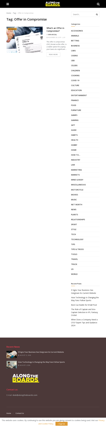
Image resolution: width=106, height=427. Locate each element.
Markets (75, 175)
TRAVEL (74, 259)
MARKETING (76, 170)
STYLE (73, 229)
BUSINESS (12, 29)
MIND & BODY (77, 179)
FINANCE (75, 100)
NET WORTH (76, 204)
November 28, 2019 (54, 37)
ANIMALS (75, 35)
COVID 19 (75, 80)
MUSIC (74, 199)
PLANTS (74, 214)
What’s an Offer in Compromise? (55, 29)
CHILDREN (75, 70)
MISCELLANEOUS (78, 184)
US (72, 269)
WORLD (74, 274)
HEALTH (74, 140)
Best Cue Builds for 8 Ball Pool (84, 305)
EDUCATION (76, 90)
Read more (53, 54)
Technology (77, 239)
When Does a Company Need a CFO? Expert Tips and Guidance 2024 (84, 322)
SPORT (74, 224)
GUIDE (74, 130)
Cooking (75, 75)
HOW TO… (75, 155)
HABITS (74, 135)
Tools (74, 254)
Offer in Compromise (25, 13)
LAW (73, 165)
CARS (73, 50)
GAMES (74, 115)
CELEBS (74, 65)
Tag (14, 13)
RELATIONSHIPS (78, 219)
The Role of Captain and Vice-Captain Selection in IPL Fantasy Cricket (84, 312)
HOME (74, 150)
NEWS (73, 209)
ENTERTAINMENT (79, 95)
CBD (73, 60)
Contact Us (20, 413)
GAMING (74, 120)
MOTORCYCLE (77, 189)
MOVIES (74, 194)
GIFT (73, 125)
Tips (73, 244)
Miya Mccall (52, 34)
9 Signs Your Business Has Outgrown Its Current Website (41, 352)
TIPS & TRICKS (77, 249)
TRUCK (74, 264)
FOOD (73, 105)
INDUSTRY (75, 160)
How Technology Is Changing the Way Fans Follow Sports (41, 362)
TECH (73, 234)
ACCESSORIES (77, 31)
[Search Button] (97, 14)
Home (8, 13)
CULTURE (75, 85)
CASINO (74, 55)
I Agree (61, 424)
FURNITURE (76, 110)
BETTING (75, 40)
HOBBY (74, 145)
